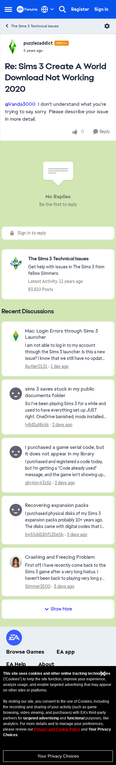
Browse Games (25, 651)
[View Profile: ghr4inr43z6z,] (16, 452)
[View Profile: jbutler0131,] (16, 335)
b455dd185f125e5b (44, 534)
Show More (61, 609)
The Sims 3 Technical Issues (35, 26)
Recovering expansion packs (56, 505)
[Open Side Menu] (8, 9)
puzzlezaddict (38, 43)
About (46, 664)
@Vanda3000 (20, 104)
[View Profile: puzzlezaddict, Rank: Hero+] (12, 46)
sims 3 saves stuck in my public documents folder (59, 392)
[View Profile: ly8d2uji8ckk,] (16, 393)
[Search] (62, 9)
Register (80, 9)
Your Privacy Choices (58, 756)
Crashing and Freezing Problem (60, 557)
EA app (66, 651)
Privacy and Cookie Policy (57, 729)
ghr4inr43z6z (38, 482)
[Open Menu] (107, 26)
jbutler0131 (36, 366)
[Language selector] (47, 9)
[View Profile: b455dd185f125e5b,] (16, 510)
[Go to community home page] (27, 9)
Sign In (101, 9)
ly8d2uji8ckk (37, 424)
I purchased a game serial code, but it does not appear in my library (64, 450)
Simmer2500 (37, 586)
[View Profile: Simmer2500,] (16, 562)
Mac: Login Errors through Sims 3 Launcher (61, 334)
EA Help (16, 664)
